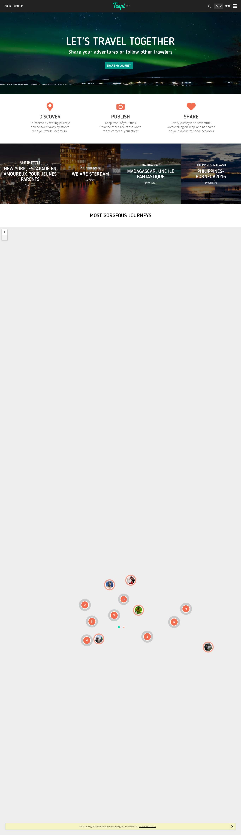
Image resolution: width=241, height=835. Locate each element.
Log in (7, 6)
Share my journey (119, 65)
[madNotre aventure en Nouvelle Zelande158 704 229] (208, 647)
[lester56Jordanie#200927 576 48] (138, 610)
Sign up (18, 6)
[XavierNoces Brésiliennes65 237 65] (98, 639)
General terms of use (147, 826)
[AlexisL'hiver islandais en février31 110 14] (109, 584)
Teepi (120, 6)
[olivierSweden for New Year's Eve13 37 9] (130, 580)
